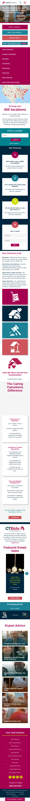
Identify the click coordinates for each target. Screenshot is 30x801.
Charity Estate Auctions (15, 769)
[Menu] (24, 2)
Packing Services (15, 746)
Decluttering (6, 63)
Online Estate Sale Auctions (11, 82)
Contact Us (15, 517)
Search (15, 139)
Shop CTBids (16, 598)
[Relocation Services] (15, 297)
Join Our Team (14, 38)
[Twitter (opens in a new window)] (13, 777)
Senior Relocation (7, 49)
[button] (3, 573)
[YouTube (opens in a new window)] (21, 777)
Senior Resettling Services (15, 749)
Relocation (5, 257)
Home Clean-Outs (7, 281)
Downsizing (5, 68)
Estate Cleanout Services (15, 772)
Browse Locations (14, 143)
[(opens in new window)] (4, 615)
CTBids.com (15, 542)
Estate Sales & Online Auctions (12, 272)
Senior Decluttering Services (15, 756)
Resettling (5, 59)
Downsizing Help (15, 752)
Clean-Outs (5, 73)
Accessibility (21, 794)
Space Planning (7, 77)
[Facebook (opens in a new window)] (10, 777)
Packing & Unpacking (9, 54)
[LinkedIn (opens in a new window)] (17, 777)
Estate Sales (15, 762)
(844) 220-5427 (15, 786)
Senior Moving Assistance (15, 742)
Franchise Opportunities (11, 794)
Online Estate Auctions (15, 765)
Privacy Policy (15, 796)
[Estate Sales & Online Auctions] (15, 330)
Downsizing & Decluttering (10, 264)
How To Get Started (14, 32)
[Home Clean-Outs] (15, 347)
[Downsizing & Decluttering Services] (15, 313)
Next (15, 245)
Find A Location (14, 27)
